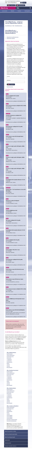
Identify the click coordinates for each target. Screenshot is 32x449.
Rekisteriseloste (10, 86)
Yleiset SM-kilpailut (10, 355)
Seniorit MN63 (9, 418)
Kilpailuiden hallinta (11, 38)
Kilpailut (12, 10)
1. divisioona (9, 359)
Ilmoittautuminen (18, 25)
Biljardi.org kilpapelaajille (10, 437)
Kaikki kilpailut (10, 353)
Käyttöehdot (7, 440)
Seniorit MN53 (9, 416)
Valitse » (24, 2)
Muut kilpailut (9, 367)
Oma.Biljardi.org (8, 25)
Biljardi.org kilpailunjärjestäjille (11, 434)
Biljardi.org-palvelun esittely (10, 431)
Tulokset (19, 10)
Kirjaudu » (12, 84)
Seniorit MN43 (9, 415)
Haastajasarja (9, 379)
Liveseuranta (4, 10)
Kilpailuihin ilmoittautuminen (12, 37)
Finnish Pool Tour (10, 356)
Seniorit (8, 366)
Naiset (8, 363)
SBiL (18, 8)
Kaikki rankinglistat (10, 407)
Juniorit (8, 364)
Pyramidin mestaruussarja (12, 419)
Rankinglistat (27, 10)
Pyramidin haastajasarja (11, 420)
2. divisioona (9, 360)
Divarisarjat (9, 357)
